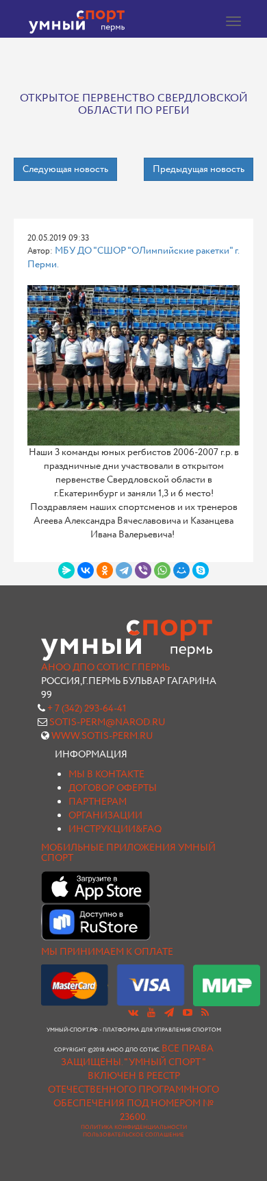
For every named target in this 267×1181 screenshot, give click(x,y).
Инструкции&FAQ (115, 829)
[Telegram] (124, 570)
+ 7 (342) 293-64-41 (86, 709)
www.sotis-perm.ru (102, 736)
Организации (105, 816)
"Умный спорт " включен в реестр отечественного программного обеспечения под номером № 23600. (133, 1090)
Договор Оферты (112, 788)
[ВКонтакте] (85, 570)
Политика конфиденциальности (134, 1127)
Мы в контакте (106, 774)
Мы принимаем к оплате (107, 952)
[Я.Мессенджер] (66, 570)
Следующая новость (65, 169)
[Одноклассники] (105, 570)
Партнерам (97, 802)
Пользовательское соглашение (133, 1135)
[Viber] (143, 570)
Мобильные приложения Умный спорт (128, 853)
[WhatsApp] (162, 570)
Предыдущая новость (198, 169)
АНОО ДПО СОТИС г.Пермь (105, 667)
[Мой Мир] (181, 570)
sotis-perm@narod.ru (107, 722)
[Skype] (200, 570)
